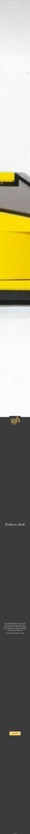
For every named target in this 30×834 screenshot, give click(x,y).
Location (16, 3)
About (9, 3)
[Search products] (27, 73)
